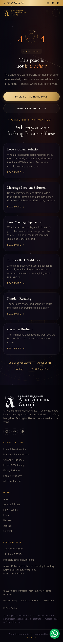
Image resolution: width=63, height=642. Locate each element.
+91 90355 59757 (15, 3)
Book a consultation (31, 108)
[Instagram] (48, 3)
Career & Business (13, 460)
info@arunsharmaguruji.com (18, 559)
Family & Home (11, 470)
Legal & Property (12, 476)
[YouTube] (53, 3)
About (6, 499)
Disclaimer (49, 600)
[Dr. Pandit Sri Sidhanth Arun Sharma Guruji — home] (15, 13)
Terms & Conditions (30, 600)
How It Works (10, 510)
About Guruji (44, 362)
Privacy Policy (10, 600)
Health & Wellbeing (13, 465)
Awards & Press (11, 504)
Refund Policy (10, 608)
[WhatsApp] (58, 3)
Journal (7, 525)
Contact (19, 369)
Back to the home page (31, 96)
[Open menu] (56, 12)
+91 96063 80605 (13, 549)
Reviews (8, 520)
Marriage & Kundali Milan (16, 454)
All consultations (12, 481)
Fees (6, 515)
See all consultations (20, 362)
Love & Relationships (14, 449)
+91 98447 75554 (12, 554)
